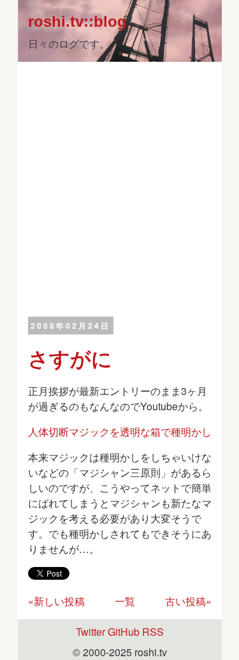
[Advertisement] (119, 187)
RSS (153, 631)
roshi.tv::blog (77, 21)
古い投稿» (188, 601)
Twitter (90, 631)
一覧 (125, 601)
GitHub (124, 631)
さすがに (70, 358)
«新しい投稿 (56, 601)
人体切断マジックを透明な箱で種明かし (120, 431)
